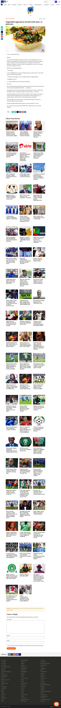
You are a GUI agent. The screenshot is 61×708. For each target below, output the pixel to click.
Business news (44, 665)
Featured (23, 673)
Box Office (3, 663)
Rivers (2, 691)
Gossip (22, 676)
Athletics (43, 660)
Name (8, 635)
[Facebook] (9, 654)
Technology (3, 697)
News (2, 684)
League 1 (3, 681)
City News (3, 668)
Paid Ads (23, 688)
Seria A (22, 692)
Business (23, 665)
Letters (22, 681)
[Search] (56, 2)
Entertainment (24, 671)
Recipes (22, 689)
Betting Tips (43, 661)
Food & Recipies (10, 18)
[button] (2, 27)
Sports (2, 696)
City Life (42, 666)
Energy (42, 670)
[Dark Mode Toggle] (56, 704)
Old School (23, 686)
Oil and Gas (3, 686)
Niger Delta (23, 684)
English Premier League (6, 671)
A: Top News (3, 660)
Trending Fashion (25, 699)
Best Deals (23, 661)
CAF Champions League (6, 666)
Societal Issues (24, 694)
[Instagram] (12, 654)
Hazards (42, 676)
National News (24, 683)
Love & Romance (4, 683)
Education (23, 670)
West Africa (23, 701)
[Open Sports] (27, 4)
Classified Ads (24, 668)
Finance (42, 673)
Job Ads (22, 679)
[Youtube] (14, 654)
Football (23, 674)
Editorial (3, 670)
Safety (22, 691)
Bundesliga (3, 665)
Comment (9, 619)
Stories (22, 696)
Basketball (3, 661)
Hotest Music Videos (5, 679)
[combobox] (49, 2)
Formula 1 (43, 674)
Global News (4, 676)
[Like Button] (8, 112)
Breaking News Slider (45, 663)
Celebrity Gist (24, 666)
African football (24, 660)
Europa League (44, 671)
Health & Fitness (24, 678)
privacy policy (46, 705)
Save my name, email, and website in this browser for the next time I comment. (25, 645)
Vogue (2, 701)
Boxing (22, 663)
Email (8, 640)
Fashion (3, 673)
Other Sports (4, 688)
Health (2, 678)
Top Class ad (23, 697)
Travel (2, 699)
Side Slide (3, 694)
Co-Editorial (43, 668)
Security (3, 692)
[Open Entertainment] (42, 4)
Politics (3, 689)
